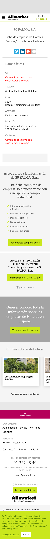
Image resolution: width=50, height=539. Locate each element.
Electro (23, 449)
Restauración (20, 442)
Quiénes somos (9, 509)
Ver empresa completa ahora (25, 242)
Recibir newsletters (25, 490)
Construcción (9, 449)
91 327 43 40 (25, 462)
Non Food (35, 427)
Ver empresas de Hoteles (25, 330)
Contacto (36, 509)
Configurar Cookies (10, 534)
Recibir (41, 17)
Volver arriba (25, 415)
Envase (23, 427)
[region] (25, 525)
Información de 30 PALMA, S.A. (25, 277)
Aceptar (25, 534)
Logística (7, 431)
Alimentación (9, 427)
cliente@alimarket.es (25, 475)
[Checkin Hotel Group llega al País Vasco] (20, 371)
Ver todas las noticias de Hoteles (25, 394)
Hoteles (6, 442)
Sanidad (33, 449)
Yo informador (24, 509)
